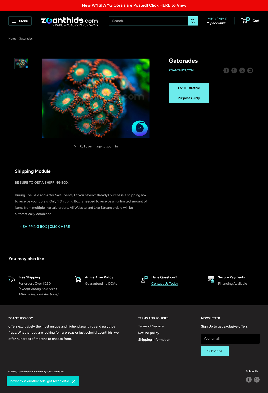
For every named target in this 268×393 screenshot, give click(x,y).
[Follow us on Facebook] (249, 380)
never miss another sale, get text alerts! (39, 381)
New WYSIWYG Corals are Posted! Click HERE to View (134, 5)
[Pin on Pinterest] (234, 70)
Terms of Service (151, 326)
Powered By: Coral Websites (49, 371)
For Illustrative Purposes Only (189, 93)
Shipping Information (154, 340)
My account (216, 23)
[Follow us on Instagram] (257, 380)
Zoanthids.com (181, 70)
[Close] (73, 381)
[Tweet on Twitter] (242, 70)
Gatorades (26, 38)
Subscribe (214, 351)
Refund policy (148, 333)
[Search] (193, 21)
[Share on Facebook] (226, 70)
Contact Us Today (164, 283)
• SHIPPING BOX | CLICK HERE (45, 226)
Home (12, 38)
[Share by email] (250, 70)
